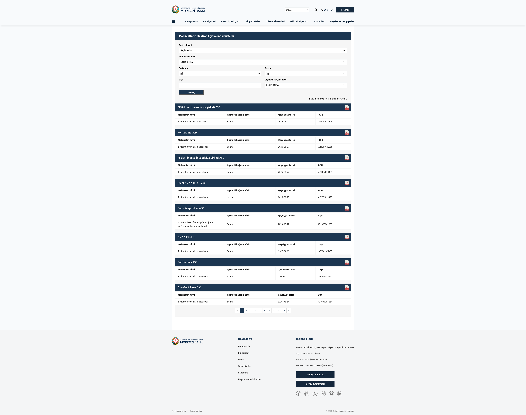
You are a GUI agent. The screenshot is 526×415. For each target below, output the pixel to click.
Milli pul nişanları (299, 21)
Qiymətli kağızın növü (276, 79)
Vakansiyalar (244, 366)
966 (326, 9)
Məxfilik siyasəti (179, 411)
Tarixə (268, 68)
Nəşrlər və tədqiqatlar (342, 21)
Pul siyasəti (209, 21)
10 (284, 310)
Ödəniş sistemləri (275, 21)
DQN (181, 79)
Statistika (319, 21)
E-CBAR (345, 9)
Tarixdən (183, 68)
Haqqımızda (191, 21)
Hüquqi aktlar (253, 21)
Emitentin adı (185, 45)
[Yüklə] (347, 107)
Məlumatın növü (187, 56)
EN (332, 9)
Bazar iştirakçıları (230, 21)
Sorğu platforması (315, 384)
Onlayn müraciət (315, 374)
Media (241, 359)
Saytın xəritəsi (196, 411)
